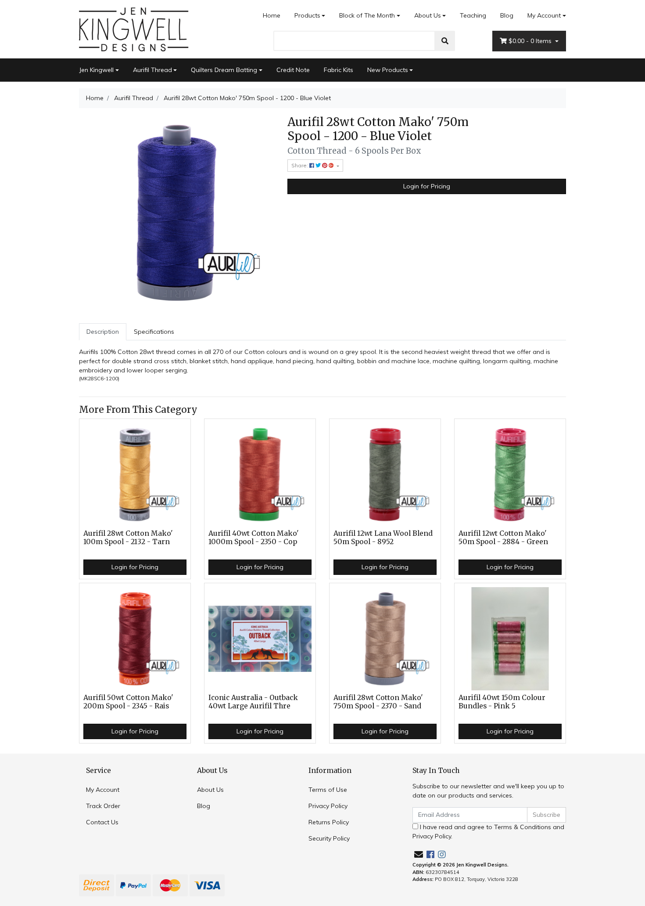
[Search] (445, 41)
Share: (300, 165)
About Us (427, 15)
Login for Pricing (426, 186)
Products (307, 15)
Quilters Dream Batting (224, 70)
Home (271, 15)
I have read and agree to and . (488, 831)
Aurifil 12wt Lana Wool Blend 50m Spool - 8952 (383, 537)
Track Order (103, 806)
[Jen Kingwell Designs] (134, 28)
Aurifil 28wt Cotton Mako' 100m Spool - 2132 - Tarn (128, 537)
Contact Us (102, 822)
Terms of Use (327, 790)
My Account (544, 15)
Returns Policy (328, 822)
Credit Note (293, 70)
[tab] (102, 331)
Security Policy (329, 838)
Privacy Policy (328, 806)
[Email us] (418, 854)
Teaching (473, 15)
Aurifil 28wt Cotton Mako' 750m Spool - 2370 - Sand (378, 701)
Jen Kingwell (96, 70)
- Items (531, 41)
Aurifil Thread (152, 70)
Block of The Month (367, 15)
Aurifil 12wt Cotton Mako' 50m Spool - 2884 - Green (503, 537)
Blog (506, 15)
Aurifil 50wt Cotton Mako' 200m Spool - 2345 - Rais (128, 701)
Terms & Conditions (522, 827)
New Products (387, 70)
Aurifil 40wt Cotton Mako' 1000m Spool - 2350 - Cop (253, 537)
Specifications (154, 332)
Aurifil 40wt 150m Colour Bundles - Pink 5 (502, 701)
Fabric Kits (338, 70)
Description (102, 332)
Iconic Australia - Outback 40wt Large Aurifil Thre (253, 701)
